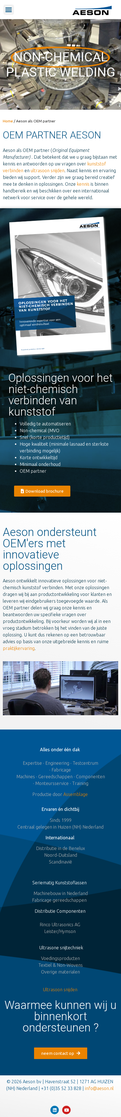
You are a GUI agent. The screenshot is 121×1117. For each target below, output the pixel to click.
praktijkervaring (19, 648)
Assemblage (76, 794)
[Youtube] (66, 1110)
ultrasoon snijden (47, 170)
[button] (8, 10)
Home (8, 121)
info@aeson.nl (100, 1088)
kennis (83, 184)
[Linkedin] (54, 1110)
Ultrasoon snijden (60, 989)
